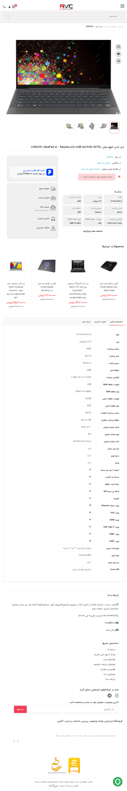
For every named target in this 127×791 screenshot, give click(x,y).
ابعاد (117, 335)
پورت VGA (115, 513)
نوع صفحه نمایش (112, 434)
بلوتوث (116, 498)
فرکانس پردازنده (112, 377)
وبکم (117, 463)
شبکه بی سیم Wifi (111, 491)
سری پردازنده (114, 363)
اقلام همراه (114, 569)
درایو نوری (115, 456)
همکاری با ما (109, 674)
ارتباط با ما (113, 595)
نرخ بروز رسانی (113, 449)
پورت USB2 (114, 541)
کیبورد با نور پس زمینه (110, 470)
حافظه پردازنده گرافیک (110, 420)
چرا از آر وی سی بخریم (104, 654)
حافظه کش (114, 370)
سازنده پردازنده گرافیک (110, 413)
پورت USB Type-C (111, 527)
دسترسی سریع (110, 643)
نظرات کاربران (100, 321)
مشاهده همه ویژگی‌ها (93, 231)
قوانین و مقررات (107, 669)
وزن (117, 342)
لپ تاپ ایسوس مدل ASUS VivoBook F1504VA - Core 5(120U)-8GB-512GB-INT (18, 290)
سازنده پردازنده (113, 349)
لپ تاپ (99, 26)
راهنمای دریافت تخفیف (104, 664)
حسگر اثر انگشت (112, 477)
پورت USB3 (114, 534)
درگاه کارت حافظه (112, 484)
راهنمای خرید (109, 659)
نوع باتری (115, 555)
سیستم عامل (113, 562)
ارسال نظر (86, 321)
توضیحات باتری (113, 548)
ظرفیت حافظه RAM (111, 384)
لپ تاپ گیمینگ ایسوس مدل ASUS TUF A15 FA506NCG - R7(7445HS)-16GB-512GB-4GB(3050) (80, 290)
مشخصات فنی (116, 321)
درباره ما (111, 649)
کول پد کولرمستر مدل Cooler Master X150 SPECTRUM (112, 287)
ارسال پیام (111, 630)
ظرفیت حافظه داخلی (111, 399)
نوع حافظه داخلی (112, 406)
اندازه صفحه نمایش (111, 427)
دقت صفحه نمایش (111, 441)
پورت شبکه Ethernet (110, 505)
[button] (14, 741)
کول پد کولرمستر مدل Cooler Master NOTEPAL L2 (50, 287)
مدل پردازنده (114, 356)
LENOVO (89, 26)
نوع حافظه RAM (112, 392)
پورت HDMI (114, 520)
